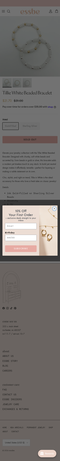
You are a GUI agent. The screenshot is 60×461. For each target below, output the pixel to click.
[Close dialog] (54, 208)
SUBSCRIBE (21, 248)
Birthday (10, 233)
